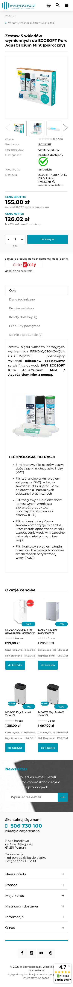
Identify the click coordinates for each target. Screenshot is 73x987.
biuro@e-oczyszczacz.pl (22, 831)
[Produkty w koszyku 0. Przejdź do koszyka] (48, 5)
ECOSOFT (44, 144)
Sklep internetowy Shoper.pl (44, 976)
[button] (7, 128)
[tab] (36, 290)
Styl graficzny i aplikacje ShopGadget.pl (31, 974)
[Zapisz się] (63, 797)
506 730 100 (25, 825)
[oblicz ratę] (36, 264)
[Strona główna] (18, 5)
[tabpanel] (36, 456)
